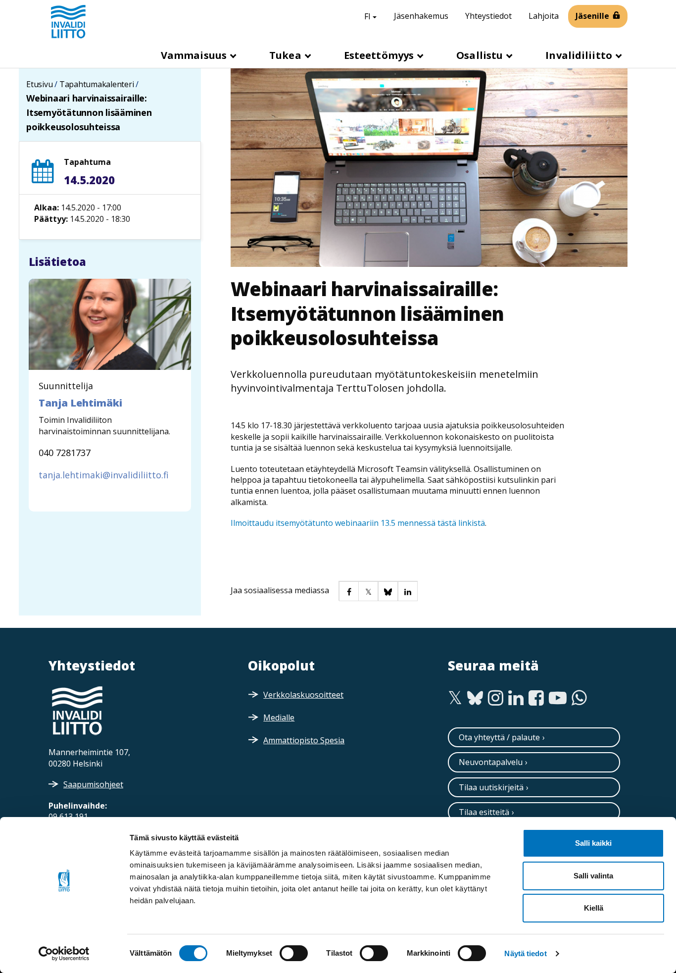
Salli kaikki (593, 843)
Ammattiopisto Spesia (303, 740)
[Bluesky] (475, 698)
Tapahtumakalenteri (96, 84)
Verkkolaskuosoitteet (303, 694)
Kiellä (593, 908)
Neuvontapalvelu (491, 762)
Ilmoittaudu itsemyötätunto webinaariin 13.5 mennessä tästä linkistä (358, 522)
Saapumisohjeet (93, 784)
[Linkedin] (516, 698)
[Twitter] (455, 698)
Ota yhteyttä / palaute (499, 737)
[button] (348, 591)
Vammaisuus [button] (195, 55)
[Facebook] (536, 698)
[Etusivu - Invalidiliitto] (68, 21)
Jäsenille (592, 15)
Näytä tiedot (525, 953)
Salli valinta (593, 875)
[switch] (294, 953)
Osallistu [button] (480, 55)
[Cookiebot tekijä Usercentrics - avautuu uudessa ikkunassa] (64, 953)
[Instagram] (495, 698)
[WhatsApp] (579, 698)
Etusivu (39, 84)
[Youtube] (558, 698)
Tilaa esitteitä (484, 812)
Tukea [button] (286, 55)
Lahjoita (544, 15)
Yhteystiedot (488, 15)
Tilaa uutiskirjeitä (491, 787)
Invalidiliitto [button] (580, 55)
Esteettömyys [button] (380, 55)
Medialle (278, 717)
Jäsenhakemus (421, 15)
